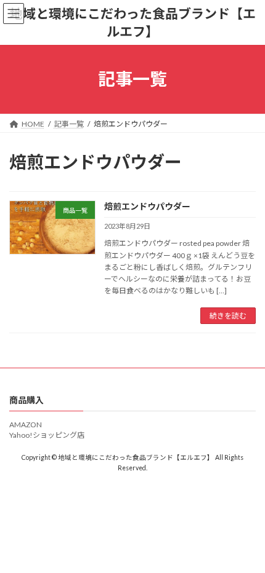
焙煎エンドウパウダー (147, 206)
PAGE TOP (246, 542)
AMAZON (25, 424)
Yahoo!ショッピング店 (46, 435)
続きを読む (228, 315)
